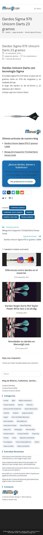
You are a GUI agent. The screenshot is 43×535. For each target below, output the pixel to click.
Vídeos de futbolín (23, 446)
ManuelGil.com (22, 421)
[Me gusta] (3, 198)
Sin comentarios (29, 56)
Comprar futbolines (8, 386)
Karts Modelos (8, 421)
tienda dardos (27, 217)
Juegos (6, 417)
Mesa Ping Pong (25, 425)
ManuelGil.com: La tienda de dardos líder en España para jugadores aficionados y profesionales (20, 475)
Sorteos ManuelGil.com (23, 442)
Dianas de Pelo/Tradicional (12, 409)
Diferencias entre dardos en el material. (21, 271)
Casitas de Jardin (9, 405)
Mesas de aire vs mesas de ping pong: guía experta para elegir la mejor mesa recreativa (20, 480)
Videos (37, 442)
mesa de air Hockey (10, 425)
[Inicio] (3, 32)
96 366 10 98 (14, 533)
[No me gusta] (10, 198)
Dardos (20, 405)
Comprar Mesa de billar (9, 388)
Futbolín (6, 413)
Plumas (6, 438)
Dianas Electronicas (31, 409)
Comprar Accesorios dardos (11, 391)
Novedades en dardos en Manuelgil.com (21, 343)
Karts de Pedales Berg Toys (20, 417)
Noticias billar (30, 429)
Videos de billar (9, 446)
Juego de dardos (11, 56)
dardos (29, 212)
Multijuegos (18, 429)
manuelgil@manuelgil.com (27, 533)
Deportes (30, 405)
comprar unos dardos (13, 212)
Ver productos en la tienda (21, 181)
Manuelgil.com (8, 531)
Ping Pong (35, 434)
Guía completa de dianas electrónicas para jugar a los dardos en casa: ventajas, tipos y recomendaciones (19, 463)
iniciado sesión (21, 363)
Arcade (6, 400)
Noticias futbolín (23, 434)
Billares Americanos (25, 400)
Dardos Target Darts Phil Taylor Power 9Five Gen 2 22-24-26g (21, 307)
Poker (14, 438)
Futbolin (15, 413)
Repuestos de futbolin (27, 438)
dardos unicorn (10, 217)
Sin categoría (8, 442)
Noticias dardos (9, 434)
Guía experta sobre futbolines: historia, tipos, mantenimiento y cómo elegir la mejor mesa (17, 458)
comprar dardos (17, 208)
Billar (13, 400)
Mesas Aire (7, 429)
